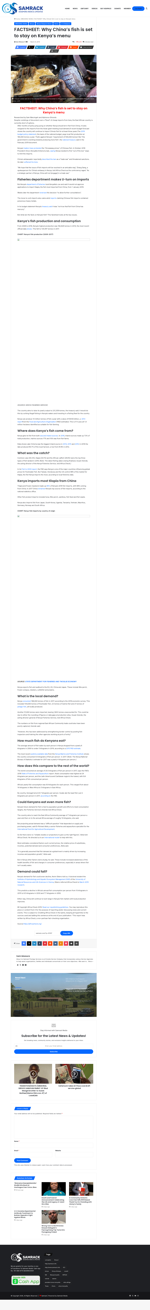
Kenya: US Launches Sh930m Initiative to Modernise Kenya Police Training (35, 996)
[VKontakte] (55, 943)
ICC (64, 1267)
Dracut (56, 1260)
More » (90, 961)
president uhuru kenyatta (52, 1282)
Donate (117, 8)
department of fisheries (35, 184)
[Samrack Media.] (23, 8)
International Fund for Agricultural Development (35, 829)
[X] (29, 943)
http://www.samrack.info (52, 1267)
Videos (94, 8)
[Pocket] (66, 943)
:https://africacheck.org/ (32, 924)
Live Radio (138, 8)
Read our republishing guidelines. (55, 907)
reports (53, 198)
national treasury (69, 140)
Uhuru (53, 1286)
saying (52, 151)
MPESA (64, 1275)
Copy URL (66, 933)
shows (29, 229)
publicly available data (39, 754)
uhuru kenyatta (63, 1286)
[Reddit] (50, 943)
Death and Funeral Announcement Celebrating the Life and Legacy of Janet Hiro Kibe (53, 1201)
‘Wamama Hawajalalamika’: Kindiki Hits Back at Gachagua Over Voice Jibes (25, 1185)
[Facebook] (24, 943)
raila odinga (66, 1282)
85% (48, 486)
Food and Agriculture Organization (42, 422)
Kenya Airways (56, 1271)
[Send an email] (26, 42)
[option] (54, 995)
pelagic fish (21, 707)
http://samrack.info (50, 1263)
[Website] (17, 965)
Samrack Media (62, 1296)
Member (127, 8)
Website (58, 1150)
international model (51, 837)
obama (54, 1278)
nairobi (47, 1278)
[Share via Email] (71, 943)
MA (46, 1275)
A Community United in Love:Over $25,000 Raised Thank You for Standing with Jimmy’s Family (80, 1201)
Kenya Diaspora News (44, 24)
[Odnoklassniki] (61, 943)
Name (16, 1141)
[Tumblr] (39, 943)
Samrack (44, 1296)
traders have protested (32, 148)
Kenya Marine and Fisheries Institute (69, 754)
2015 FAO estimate (73, 748)
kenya (47, 1271)
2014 (64, 444)
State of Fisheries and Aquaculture (35, 774)
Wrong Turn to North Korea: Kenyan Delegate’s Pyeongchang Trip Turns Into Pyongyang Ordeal (53, 1229)
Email (16, 1150)
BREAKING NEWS (27, 19)
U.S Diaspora (65, 24)
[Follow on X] (25, 42)
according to (45, 796)
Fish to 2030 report (29, 469)
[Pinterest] (45, 943)
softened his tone (31, 162)
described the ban (49, 159)
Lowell (66, 1271)
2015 (69, 444)
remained (41, 489)
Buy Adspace (105, 8)
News (75, 8)
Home (67, 8)
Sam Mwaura (20, 42)
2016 (62, 436)
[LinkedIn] (34, 943)
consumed (27, 701)
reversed (43, 193)
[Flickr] (23, 965)
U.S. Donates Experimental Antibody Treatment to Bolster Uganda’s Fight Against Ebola (24, 1214)
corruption (48, 1260)
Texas (47, 1286)
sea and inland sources (49, 436)
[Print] (76, 943)
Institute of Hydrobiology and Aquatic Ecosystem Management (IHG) (43, 879)
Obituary (85, 8)
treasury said (47, 206)
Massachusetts (54, 1275)
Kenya (32, 24)
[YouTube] (25, 965)
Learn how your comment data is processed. (57, 1165)
